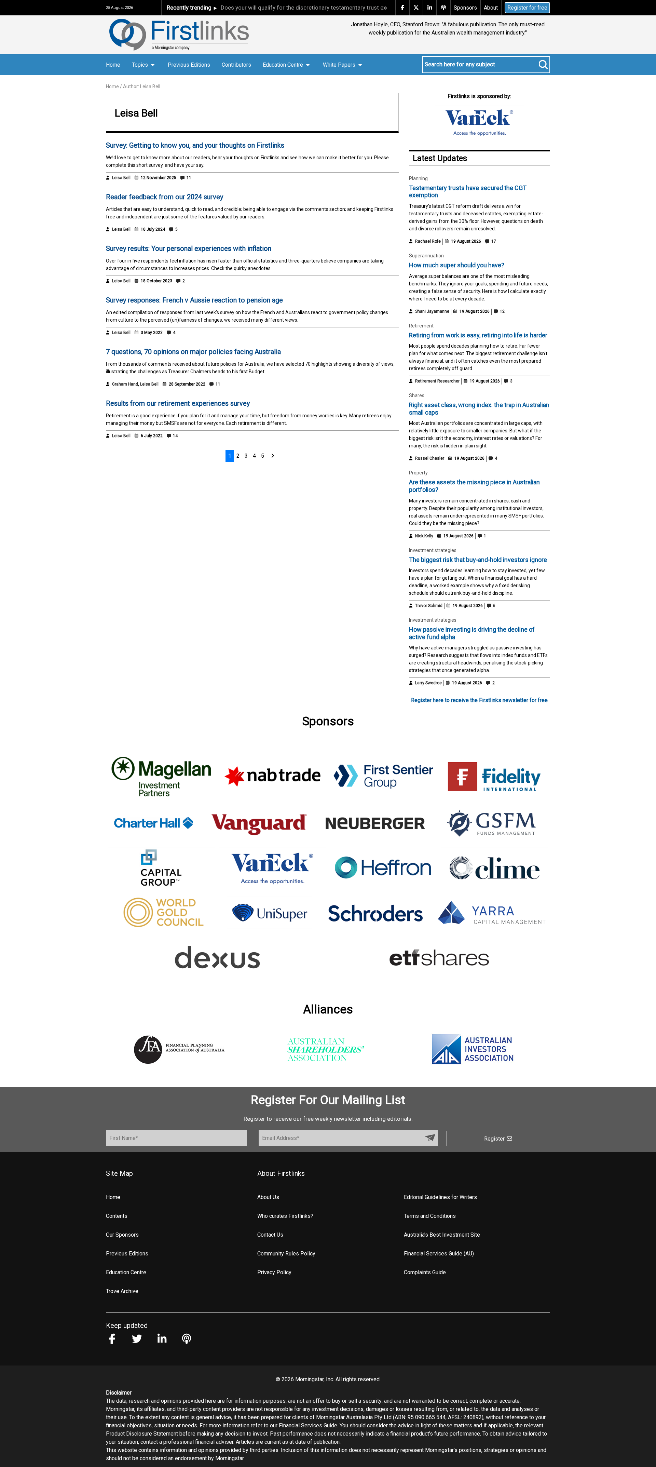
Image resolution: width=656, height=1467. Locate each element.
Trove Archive (122, 1291)
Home (113, 65)
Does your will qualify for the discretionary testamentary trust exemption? (293, 7)
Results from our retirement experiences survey (178, 403)
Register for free (527, 7)
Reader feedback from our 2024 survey (164, 197)
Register (495, 1138)
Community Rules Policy (286, 1253)
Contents (116, 1216)
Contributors (236, 65)
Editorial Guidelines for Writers (440, 1197)
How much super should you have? (456, 265)
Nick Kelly (424, 536)
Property (418, 472)
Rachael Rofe (428, 241)
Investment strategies (432, 550)
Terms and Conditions (430, 1216)
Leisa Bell (121, 177)
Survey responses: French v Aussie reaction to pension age (194, 300)
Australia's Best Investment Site (442, 1235)
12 (502, 311)
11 (188, 177)
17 (493, 241)
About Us (268, 1197)
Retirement (421, 325)
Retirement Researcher (437, 381)
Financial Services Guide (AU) (439, 1253)
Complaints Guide (425, 1272)
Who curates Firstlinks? (285, 1216)
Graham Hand (125, 384)
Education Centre (126, 1272)
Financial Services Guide (308, 1425)
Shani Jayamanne (432, 311)
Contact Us (270, 1235)
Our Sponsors (122, 1235)
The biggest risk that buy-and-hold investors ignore (478, 559)
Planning (418, 178)
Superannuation (426, 255)
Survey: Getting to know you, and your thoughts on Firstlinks (195, 145)
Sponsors (465, 7)
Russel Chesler (429, 458)
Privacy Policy (274, 1272)
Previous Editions (189, 65)
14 (175, 435)
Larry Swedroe (428, 683)
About (491, 7)
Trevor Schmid (428, 605)
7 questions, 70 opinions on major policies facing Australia (193, 352)
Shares (416, 395)
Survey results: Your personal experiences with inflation (188, 248)
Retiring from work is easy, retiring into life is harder (478, 335)
